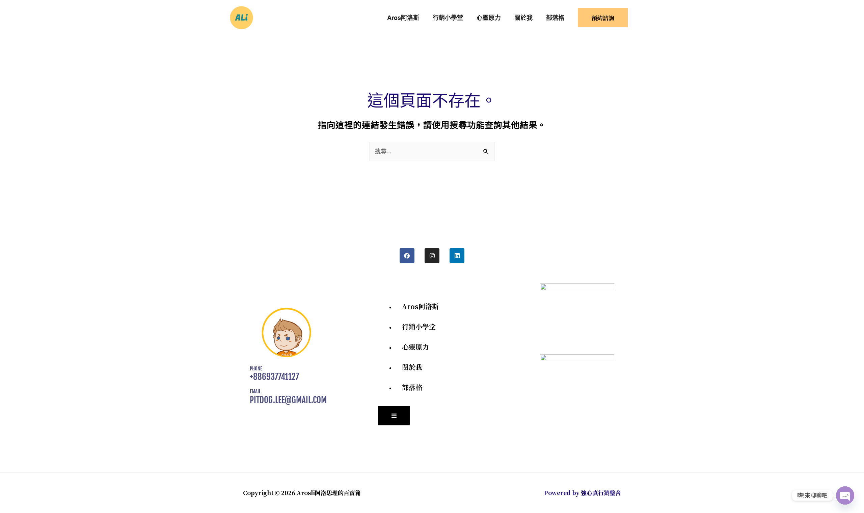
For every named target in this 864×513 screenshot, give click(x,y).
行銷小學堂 (419, 326)
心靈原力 (415, 347)
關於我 (412, 367)
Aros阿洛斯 (420, 306)
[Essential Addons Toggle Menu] (394, 415)
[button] (603, 17)
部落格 (412, 387)
